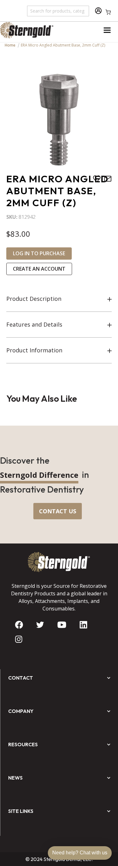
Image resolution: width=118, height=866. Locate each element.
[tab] (59, 299)
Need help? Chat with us (79, 852)
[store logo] (29, 30)
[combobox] (58, 11)
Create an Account (39, 268)
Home (10, 45)
